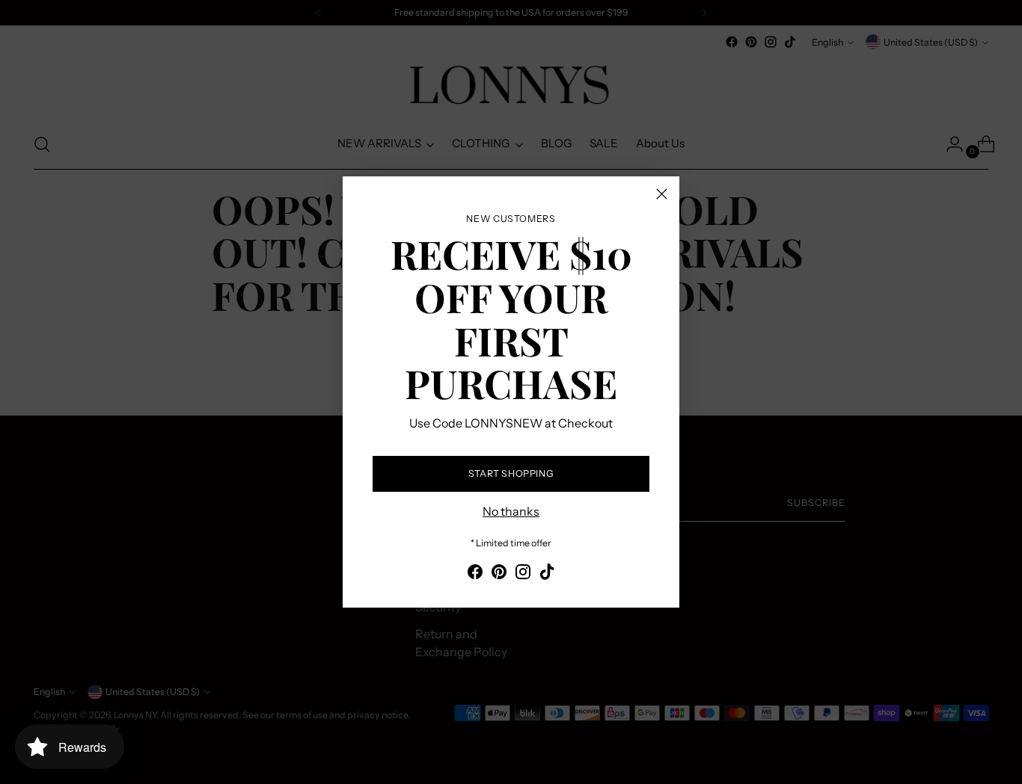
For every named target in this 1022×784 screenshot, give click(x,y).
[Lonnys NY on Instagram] (523, 574)
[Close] (661, 194)
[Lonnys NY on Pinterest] (499, 574)
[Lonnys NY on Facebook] (475, 574)
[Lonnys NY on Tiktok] (547, 574)
